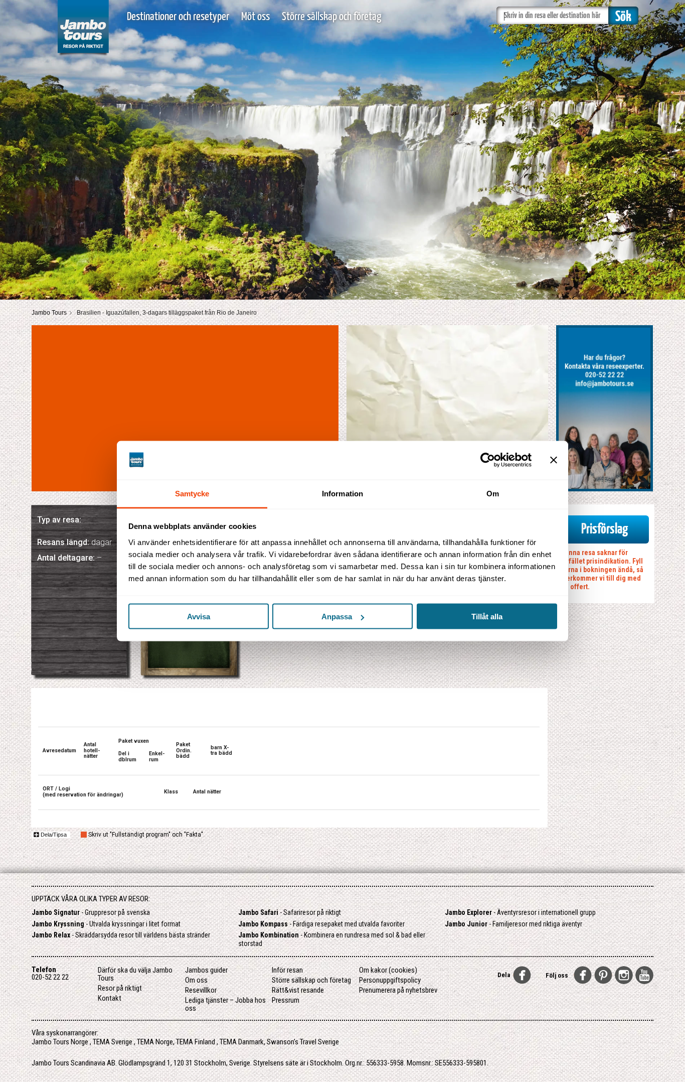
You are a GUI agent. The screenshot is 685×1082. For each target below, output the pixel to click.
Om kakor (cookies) (388, 970)
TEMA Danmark (242, 1041)
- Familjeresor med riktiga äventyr (513, 924)
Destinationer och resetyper (178, 17)
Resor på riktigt (120, 988)
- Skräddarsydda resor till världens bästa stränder (121, 935)
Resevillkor (201, 990)
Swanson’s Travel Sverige (303, 1041)
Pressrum (285, 1000)
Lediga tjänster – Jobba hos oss (225, 1004)
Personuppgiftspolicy (390, 980)
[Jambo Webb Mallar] (83, 55)
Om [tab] (492, 493)
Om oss (196, 980)
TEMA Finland (195, 1041)
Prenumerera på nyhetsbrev (398, 990)
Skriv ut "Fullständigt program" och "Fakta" (145, 834)
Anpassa (336, 616)
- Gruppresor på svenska (91, 912)
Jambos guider (206, 970)
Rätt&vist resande (298, 990)
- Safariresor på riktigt (289, 912)
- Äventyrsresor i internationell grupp (520, 912)
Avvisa (198, 616)
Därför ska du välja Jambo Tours (135, 974)
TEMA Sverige (112, 1041)
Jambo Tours (49, 312)
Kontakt (109, 998)
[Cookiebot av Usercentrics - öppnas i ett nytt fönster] (488, 460)
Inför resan (287, 970)
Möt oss (255, 17)
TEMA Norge (155, 1041)
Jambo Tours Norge (60, 1041)
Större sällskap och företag (331, 17)
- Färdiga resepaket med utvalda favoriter (321, 924)
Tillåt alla (486, 616)
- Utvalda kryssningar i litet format (106, 924)
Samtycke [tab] (192, 493)
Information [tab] (342, 493)
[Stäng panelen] (553, 460)
